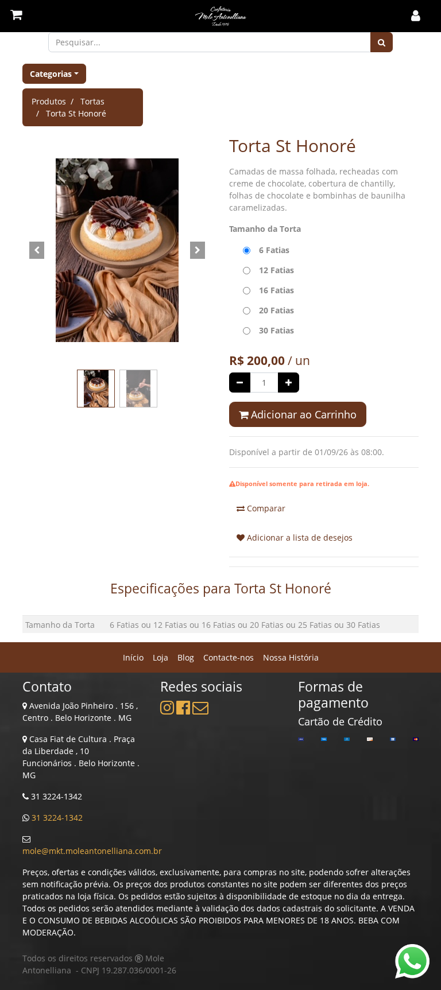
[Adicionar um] (288, 382)
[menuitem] (133, 657)
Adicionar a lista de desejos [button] (299, 537)
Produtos (49, 101)
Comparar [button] (265, 508)
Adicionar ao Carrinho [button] (302, 414)
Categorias (51, 73)
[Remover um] (239, 382)
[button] (36, 250)
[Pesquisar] (381, 42)
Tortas (92, 101)
